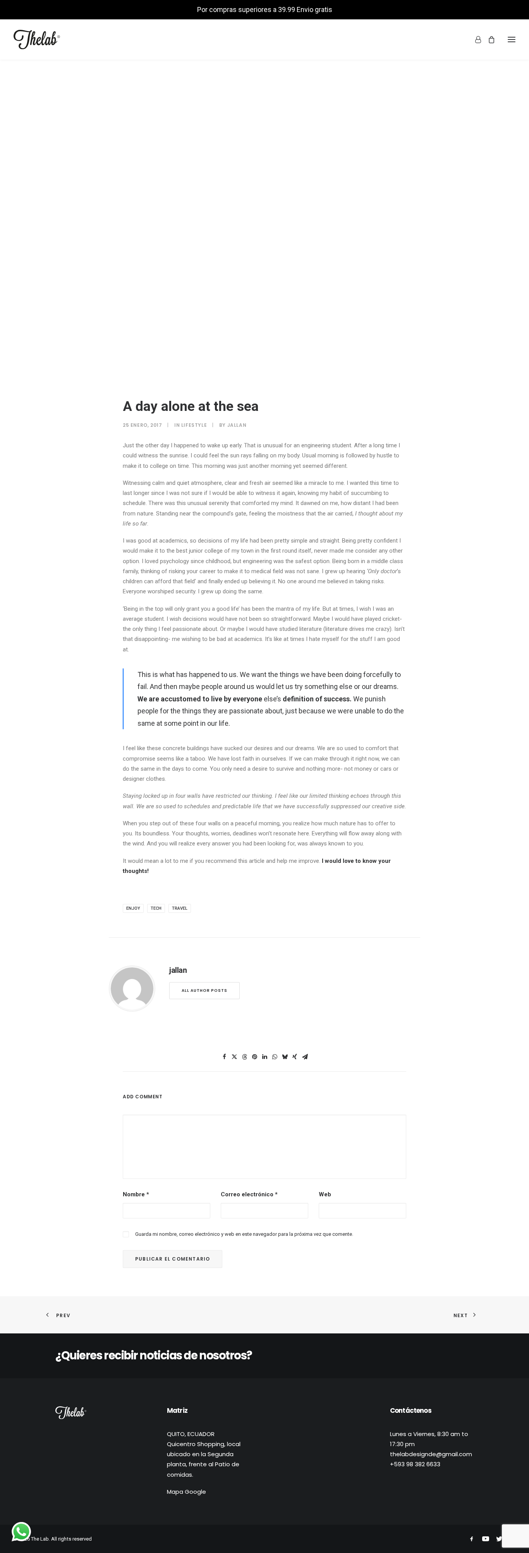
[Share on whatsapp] (274, 1057)
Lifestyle (194, 425)
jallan (237, 425)
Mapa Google (186, 1492)
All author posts (204, 990)
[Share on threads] (244, 1057)
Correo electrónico (249, 1194)
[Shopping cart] (488, 39)
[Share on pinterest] (254, 1057)
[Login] (474, 39)
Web (325, 1194)
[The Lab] (37, 39)
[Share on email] (304, 1057)
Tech (156, 908)
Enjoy (133, 908)
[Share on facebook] (224, 1057)
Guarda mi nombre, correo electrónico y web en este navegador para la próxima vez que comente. (244, 1234)
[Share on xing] (294, 1057)
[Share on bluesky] (284, 1057)
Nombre (136, 1194)
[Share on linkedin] (264, 1057)
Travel (179, 908)
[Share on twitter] (234, 1057)
